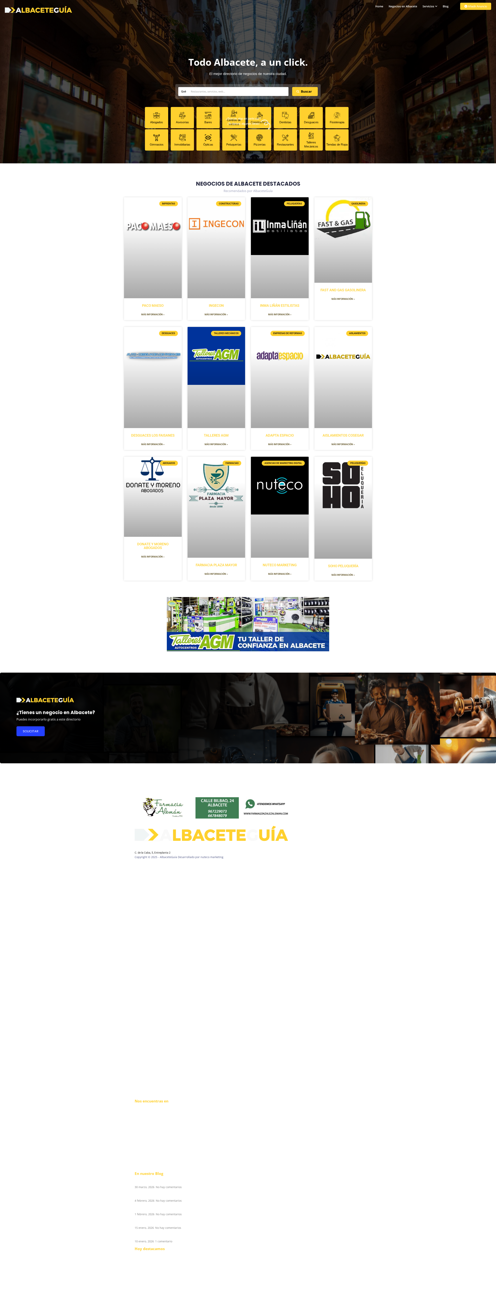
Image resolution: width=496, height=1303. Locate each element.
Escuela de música (147, 1262)
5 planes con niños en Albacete (162, 1208)
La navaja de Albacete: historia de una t (169, 1221)
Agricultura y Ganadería (150, 1289)
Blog (446, 6)
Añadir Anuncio (477, 6)
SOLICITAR (30, 731)
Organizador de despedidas (153, 1281)
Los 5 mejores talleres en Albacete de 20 (170, 1181)
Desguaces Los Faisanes (153, 435)
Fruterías (140, 1278)
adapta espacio (280, 435)
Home (379, 6)
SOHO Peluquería (343, 566)
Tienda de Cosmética (148, 1285)
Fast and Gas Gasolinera (343, 290)
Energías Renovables (148, 1297)
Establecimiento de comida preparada (159, 1254)
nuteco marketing (280, 565)
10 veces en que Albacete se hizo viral (168, 1194)
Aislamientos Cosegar (343, 435)
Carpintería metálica (148, 1274)
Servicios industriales (148, 1301)
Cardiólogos (142, 1293)
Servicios (428, 6)
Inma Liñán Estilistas (279, 305)
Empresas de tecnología (150, 1270)
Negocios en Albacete (403, 6)
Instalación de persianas (150, 1266)
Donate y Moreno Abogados (153, 546)
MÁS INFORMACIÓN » (152, 314)
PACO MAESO (153, 305)
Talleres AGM (216, 435)
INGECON (216, 305)
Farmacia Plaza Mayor (216, 565)
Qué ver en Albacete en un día (161, 1235)
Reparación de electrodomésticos (156, 1258)
